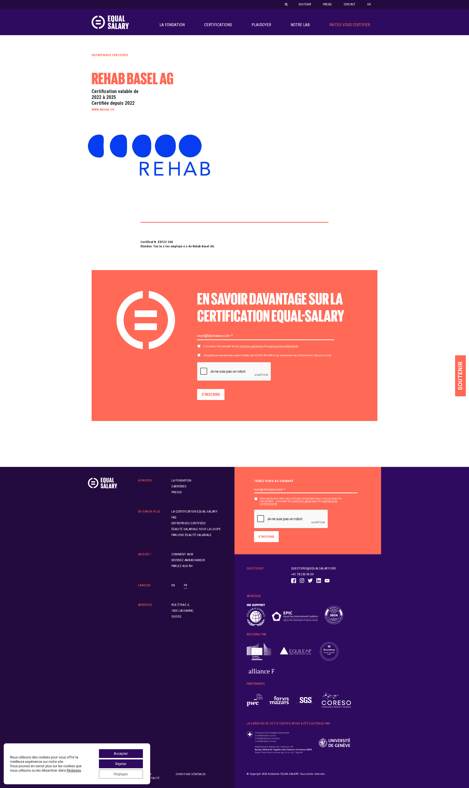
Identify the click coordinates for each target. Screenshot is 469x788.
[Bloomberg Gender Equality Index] (329, 651)
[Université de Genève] (334, 742)
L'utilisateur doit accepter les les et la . (251, 346)
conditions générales (251, 346)
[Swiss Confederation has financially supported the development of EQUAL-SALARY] (279, 742)
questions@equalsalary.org (313, 568)
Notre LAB (300, 24)
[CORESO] (336, 700)
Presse (327, 4)
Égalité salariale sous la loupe (196, 529)
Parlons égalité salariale (191, 535)
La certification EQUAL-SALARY (194, 511)
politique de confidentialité (283, 346)
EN (369, 4)
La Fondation (172, 24)
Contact (349, 4)
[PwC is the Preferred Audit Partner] (255, 700)
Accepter (121, 754)
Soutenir (304, 4)
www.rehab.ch (103, 109)
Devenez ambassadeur (188, 560)
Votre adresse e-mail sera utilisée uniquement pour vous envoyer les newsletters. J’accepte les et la (301, 501)
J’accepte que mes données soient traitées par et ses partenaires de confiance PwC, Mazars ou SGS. (267, 355)
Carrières (179, 486)
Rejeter (121, 764)
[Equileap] (295, 651)
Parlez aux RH (182, 566)
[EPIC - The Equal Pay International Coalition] (295, 615)
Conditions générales (191, 774)
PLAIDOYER (261, 24)
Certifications (218, 24)
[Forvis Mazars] (279, 700)
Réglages (74, 770)
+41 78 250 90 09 (302, 574)
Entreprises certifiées (110, 55)
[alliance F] (262, 671)
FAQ (174, 517)
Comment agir (182, 554)
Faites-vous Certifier (349, 24)
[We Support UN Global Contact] (256, 615)
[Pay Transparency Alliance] (334, 615)
